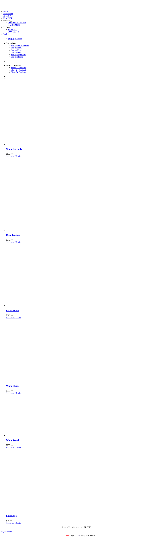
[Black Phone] (83, 275)
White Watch (12, 440)
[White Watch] (83, 415)
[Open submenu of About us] (11, 21)
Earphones (11, 515)
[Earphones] (83, 480)
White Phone (12, 386)
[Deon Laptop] (83, 194)
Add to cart (10, 156)
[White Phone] (83, 350)
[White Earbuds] (83, 113)
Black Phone (12, 310)
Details (18, 156)
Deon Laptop (13, 235)
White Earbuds (14, 149)
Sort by (20, 45)
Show (18, 68)
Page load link (6, 531)
